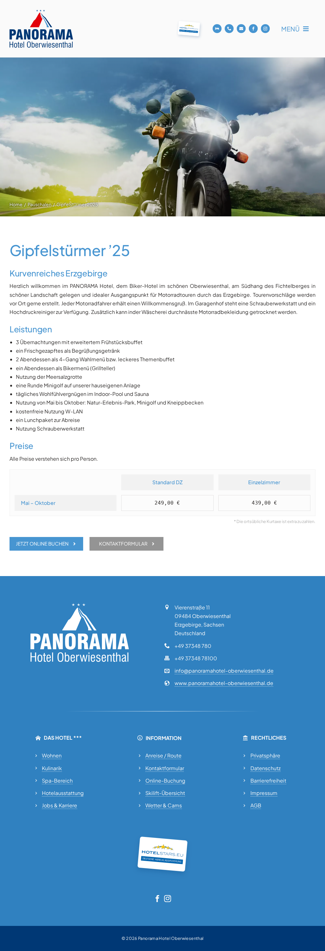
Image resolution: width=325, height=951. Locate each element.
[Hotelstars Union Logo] (189, 23)
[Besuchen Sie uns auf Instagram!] (265, 28)
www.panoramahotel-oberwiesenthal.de (224, 683)
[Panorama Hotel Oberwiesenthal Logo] (41, 12)
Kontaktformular (164, 768)
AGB (255, 805)
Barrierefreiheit (268, 780)
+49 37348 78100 (196, 658)
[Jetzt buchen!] (217, 28)
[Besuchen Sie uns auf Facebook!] (253, 28)
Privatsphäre (265, 755)
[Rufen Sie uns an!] (229, 28)
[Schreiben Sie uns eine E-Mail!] (241, 28)
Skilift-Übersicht (165, 793)
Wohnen (52, 755)
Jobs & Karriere (59, 805)
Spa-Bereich (57, 780)
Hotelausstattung (63, 793)
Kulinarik (52, 768)
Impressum (263, 793)
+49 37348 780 (193, 645)
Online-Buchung (165, 780)
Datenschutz (265, 768)
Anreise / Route (163, 755)
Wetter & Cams (163, 805)
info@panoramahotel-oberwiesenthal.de (224, 670)
